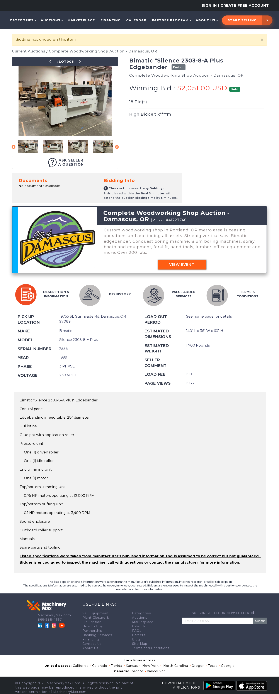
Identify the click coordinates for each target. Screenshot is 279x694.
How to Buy (92, 626)
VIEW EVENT (181, 265)
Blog (136, 639)
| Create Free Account (243, 5)
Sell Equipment (95, 613)
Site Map (139, 644)
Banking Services (97, 635)
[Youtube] (62, 625)
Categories (22, 20)
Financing (110, 20)
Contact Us (92, 644)
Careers (138, 635)
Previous (13, 147)
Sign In (209, 5)
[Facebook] (47, 625)
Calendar (136, 20)
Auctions (50, 20)
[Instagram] (54, 625)
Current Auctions (29, 51)
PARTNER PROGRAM (170, 20)
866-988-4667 (50, 620)
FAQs (136, 631)
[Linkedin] (40, 625)
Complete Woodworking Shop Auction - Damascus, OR (103, 51)
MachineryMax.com (54, 615)
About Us (205, 20)
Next (117, 147)
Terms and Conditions (150, 648)
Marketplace (81, 20)
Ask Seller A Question (71, 162)
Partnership (92, 631)
